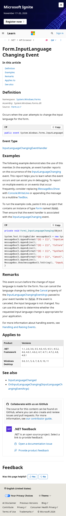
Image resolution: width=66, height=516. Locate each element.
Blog (44, 503)
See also (9, 84)
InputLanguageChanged (22, 380)
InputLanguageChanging (46, 171)
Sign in (60, 33)
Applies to (10, 80)
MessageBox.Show (49, 188)
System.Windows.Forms (28, 99)
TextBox (22, 197)
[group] (33, 133)
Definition (10, 68)
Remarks (9, 76)
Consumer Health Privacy (43, 507)
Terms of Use (9, 511)
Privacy (20, 507)
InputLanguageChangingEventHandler (24, 148)
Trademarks (25, 511)
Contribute (8, 507)
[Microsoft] (33, 33)
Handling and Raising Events (18, 327)
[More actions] (61, 40)
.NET (13, 40)
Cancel (43, 290)
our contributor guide (39, 418)
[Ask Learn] (46, 40)
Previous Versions (29, 503)
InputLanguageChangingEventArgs (27, 294)
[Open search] (52, 33)
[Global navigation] (3, 33)
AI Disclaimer (9, 503)
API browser (25, 40)
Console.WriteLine (18, 193)
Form (39, 208)
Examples (10, 72)
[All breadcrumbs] (5, 40)
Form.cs (15, 106)
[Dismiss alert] (61, 4)
